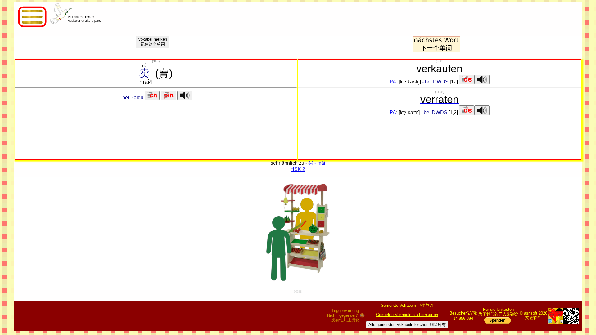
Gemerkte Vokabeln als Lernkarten (407, 314)
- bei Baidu (131, 97)
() (156, 61)
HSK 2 (298, 169)
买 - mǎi (316, 163)
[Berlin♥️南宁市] (555, 316)
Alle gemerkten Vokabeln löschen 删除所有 (407, 324)
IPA (392, 81)
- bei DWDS (435, 81)
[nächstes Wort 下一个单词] (436, 50)
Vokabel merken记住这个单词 (152, 42)
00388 (298, 291)
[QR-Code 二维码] (571, 316)
